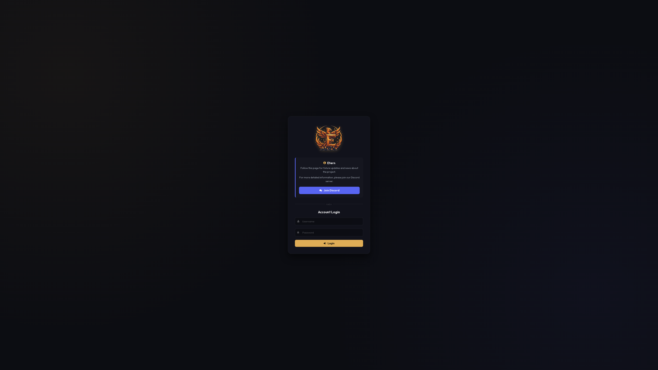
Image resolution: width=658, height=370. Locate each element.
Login (331, 243)
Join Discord (331, 190)
